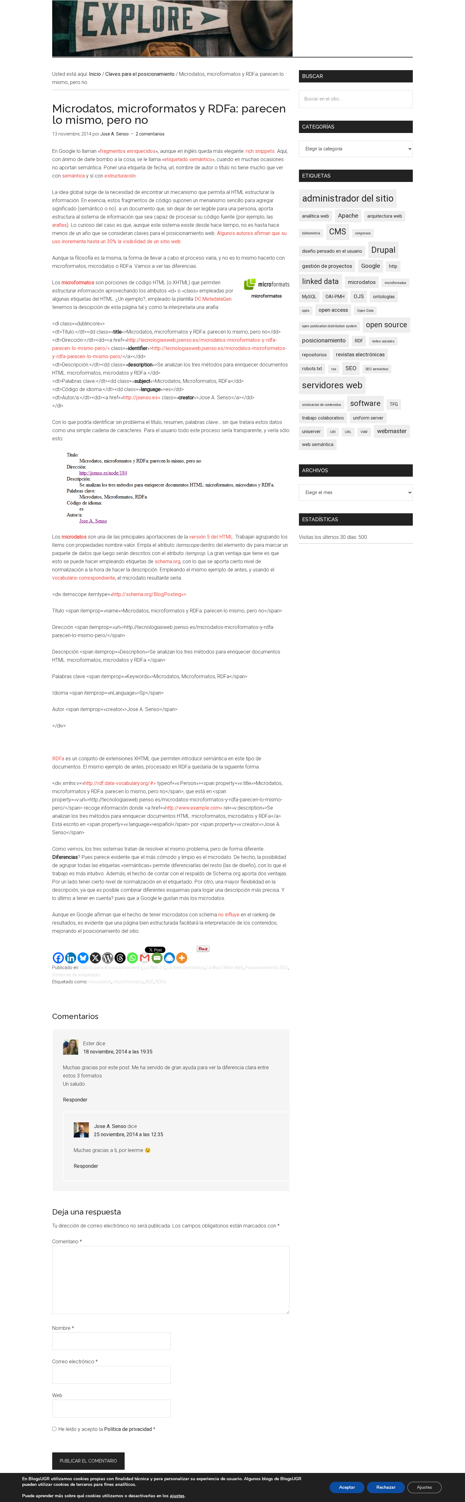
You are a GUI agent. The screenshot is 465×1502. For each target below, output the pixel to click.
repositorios (314, 355)
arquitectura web (384, 216)
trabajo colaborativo (323, 418)
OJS (359, 296)
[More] (181, 957)
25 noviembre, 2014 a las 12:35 (128, 1134)
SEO (350, 368)
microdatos (100, 981)
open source (386, 325)
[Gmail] (144, 957)
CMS (337, 231)
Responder (75, 1100)
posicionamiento (324, 340)
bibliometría (311, 233)
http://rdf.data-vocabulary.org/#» (120, 783)
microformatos (128, 981)
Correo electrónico (75, 1362)
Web (57, 1395)
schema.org (167, 561)
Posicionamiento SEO (266, 967)
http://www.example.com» (193, 808)
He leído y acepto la (107, 1429)
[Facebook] (58, 957)
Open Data (365, 311)
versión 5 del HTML (211, 537)
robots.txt (312, 368)
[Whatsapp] (132, 957)
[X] (95, 957)
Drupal (383, 250)
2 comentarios (150, 133)
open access (333, 310)
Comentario (67, 1242)
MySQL (309, 296)
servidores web (332, 385)
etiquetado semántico (188, 159)
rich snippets (260, 151)
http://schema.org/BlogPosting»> (149, 594)
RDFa (58, 759)
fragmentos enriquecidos (128, 151)
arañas (59, 225)
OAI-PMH (335, 296)
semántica (73, 176)
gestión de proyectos (327, 266)
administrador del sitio (348, 198)
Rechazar (385, 1487)
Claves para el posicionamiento (111, 967)
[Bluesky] (83, 957)
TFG (394, 404)
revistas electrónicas (360, 354)
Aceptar (347, 1487)
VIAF (364, 432)
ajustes (177, 1496)
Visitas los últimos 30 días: (328, 537)
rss (333, 369)
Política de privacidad (128, 1429)
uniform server (368, 418)
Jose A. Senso (110, 1126)
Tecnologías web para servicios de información (172, 28)
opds (305, 311)
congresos (363, 233)
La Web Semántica (186, 967)
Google (370, 265)
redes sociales (383, 341)
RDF (149, 981)
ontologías (384, 296)
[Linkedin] (70, 957)
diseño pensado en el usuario (332, 251)
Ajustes (424, 1487)
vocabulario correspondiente (83, 578)
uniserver (311, 431)
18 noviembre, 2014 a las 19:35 (117, 1052)
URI (333, 432)
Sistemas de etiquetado (76, 974)
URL (348, 432)
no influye (228, 915)
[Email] (157, 957)
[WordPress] (107, 957)
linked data (320, 281)
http (393, 266)
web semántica (317, 444)
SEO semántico (377, 369)
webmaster (392, 431)
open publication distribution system (329, 326)
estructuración (120, 176)
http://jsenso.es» (141, 398)
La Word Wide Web (225, 967)
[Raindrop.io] (169, 957)
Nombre (63, 1328)
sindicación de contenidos (321, 405)
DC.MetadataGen (213, 299)
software (365, 403)
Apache (348, 215)
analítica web (315, 216)
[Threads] (120, 957)
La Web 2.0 (154, 967)
